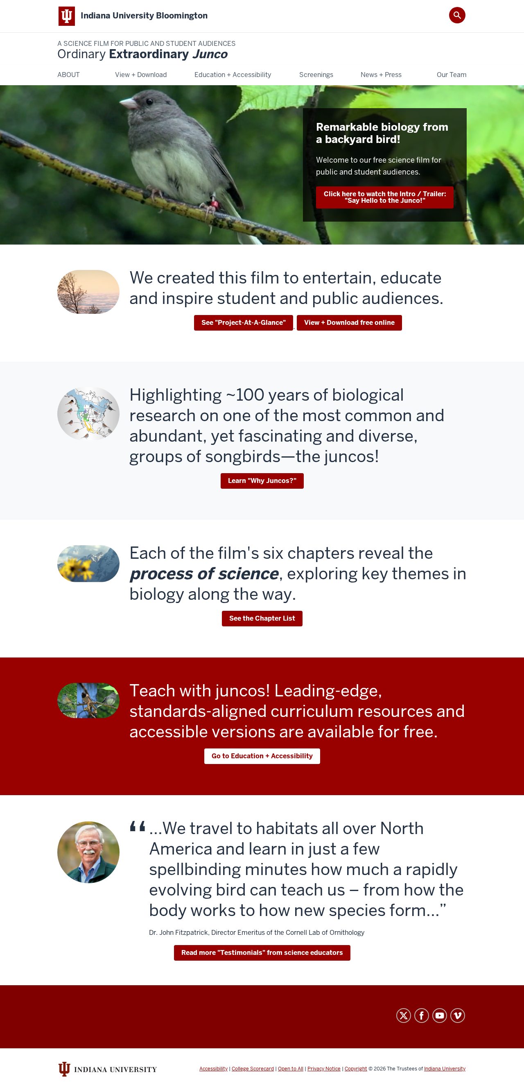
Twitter (403, 1015)
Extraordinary (146, 50)
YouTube (439, 1015)
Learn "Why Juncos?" (262, 480)
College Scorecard (253, 1069)
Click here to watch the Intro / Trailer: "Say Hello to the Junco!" (385, 197)
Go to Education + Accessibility (262, 756)
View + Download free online (349, 322)
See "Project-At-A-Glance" (243, 322)
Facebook (421, 1015)
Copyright (356, 1069)
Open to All (290, 1069)
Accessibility (213, 1069)
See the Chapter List (262, 618)
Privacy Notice (324, 1069)
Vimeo (457, 1015)
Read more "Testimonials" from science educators (262, 952)
